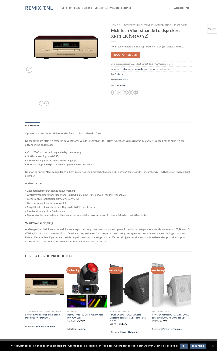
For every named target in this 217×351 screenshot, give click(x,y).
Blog (77, 8)
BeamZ (82, 328)
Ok (184, 346)
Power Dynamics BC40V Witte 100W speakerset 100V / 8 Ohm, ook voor (170, 316)
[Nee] (213, 347)
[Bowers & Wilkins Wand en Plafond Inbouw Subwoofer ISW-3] (44, 285)
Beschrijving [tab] (32, 125)
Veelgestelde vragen (107, 8)
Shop (69, 8)
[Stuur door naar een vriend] (125, 92)
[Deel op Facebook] (113, 92)
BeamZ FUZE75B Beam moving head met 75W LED (85, 316)
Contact (126, 8)
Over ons (87, 8)
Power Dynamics (129, 331)
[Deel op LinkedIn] (136, 92)
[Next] (191, 299)
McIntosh (123, 79)
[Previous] (25, 299)
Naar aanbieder (125, 54)
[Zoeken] (63, 8)
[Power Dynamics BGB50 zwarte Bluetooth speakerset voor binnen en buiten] (129, 285)
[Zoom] (29, 70)
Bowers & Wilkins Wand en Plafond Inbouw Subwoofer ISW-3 (42, 316)
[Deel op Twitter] (119, 92)
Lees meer (198, 346)
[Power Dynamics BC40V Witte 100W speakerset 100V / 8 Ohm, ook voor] (171, 285)
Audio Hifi (119, 74)
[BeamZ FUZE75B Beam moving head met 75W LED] (87, 285)
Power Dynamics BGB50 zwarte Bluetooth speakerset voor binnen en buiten (128, 317)
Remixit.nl (39, 8)
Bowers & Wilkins (45, 326)
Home (114, 25)
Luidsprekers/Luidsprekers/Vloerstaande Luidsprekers (154, 25)
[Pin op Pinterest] (131, 92)
